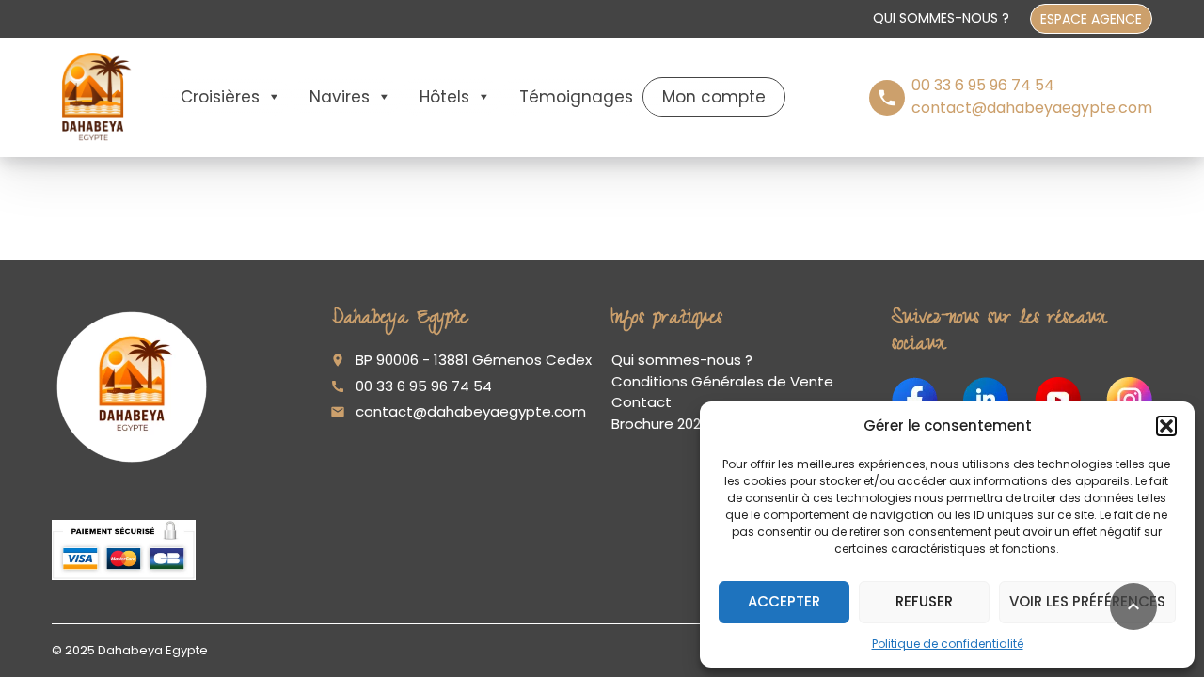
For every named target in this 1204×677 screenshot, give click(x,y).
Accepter (784, 601)
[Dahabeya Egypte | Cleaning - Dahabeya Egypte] (93, 96)
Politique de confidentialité (947, 644)
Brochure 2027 (660, 423)
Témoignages (576, 97)
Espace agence (1091, 18)
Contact (641, 402)
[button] (1166, 426)
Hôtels (444, 97)
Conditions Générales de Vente (722, 381)
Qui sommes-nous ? (941, 17)
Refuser (924, 601)
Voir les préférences (1087, 601)
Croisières (220, 97)
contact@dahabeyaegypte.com (471, 411)
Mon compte (714, 97)
